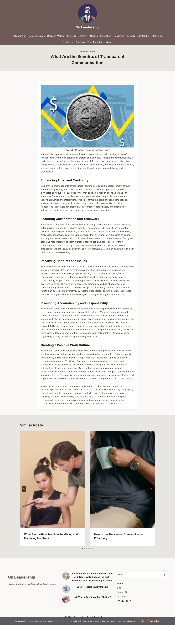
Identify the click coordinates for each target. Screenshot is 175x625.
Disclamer (122, 596)
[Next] (151, 489)
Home (120, 583)
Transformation (95, 42)
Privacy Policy (124, 601)
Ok (143, 621)
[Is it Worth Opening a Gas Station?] (66, 599)
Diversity (71, 36)
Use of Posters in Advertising (92, 587)
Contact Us (122, 592)
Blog (119, 587)
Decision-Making (55, 36)
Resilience (68, 42)
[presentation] (52, 479)
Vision (109, 42)
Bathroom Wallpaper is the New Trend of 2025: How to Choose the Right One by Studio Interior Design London (92, 577)
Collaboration (19, 36)
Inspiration (119, 36)
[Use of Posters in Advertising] (66, 589)
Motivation (157, 36)
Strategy (80, 42)
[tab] (82, 548)
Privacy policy (153, 621)
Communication (37, 36)
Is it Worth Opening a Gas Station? (92, 597)
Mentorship (143, 36)
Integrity (131, 36)
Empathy (83, 36)
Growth (94, 36)
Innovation (105, 36)
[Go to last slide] (24, 489)
